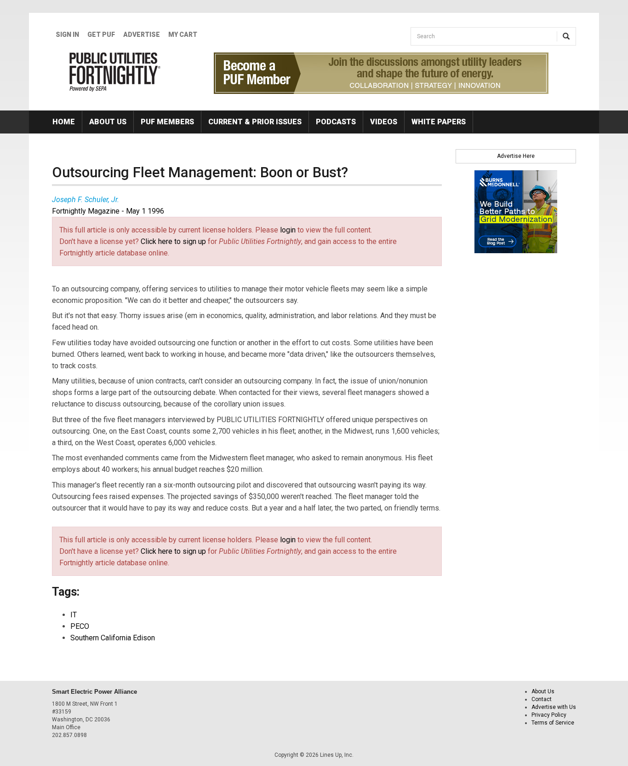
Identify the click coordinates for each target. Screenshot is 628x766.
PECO (79, 626)
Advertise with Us (553, 707)
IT (73, 614)
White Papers (438, 121)
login (288, 230)
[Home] (115, 72)
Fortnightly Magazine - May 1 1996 (108, 211)
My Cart (182, 34)
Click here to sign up (173, 241)
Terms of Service (552, 723)
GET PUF (101, 34)
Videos (383, 121)
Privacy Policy (548, 715)
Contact (541, 699)
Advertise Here (516, 156)
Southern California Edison (112, 637)
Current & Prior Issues (255, 121)
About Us (107, 121)
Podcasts (336, 121)
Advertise (141, 34)
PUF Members (167, 121)
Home (63, 121)
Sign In (67, 34)
